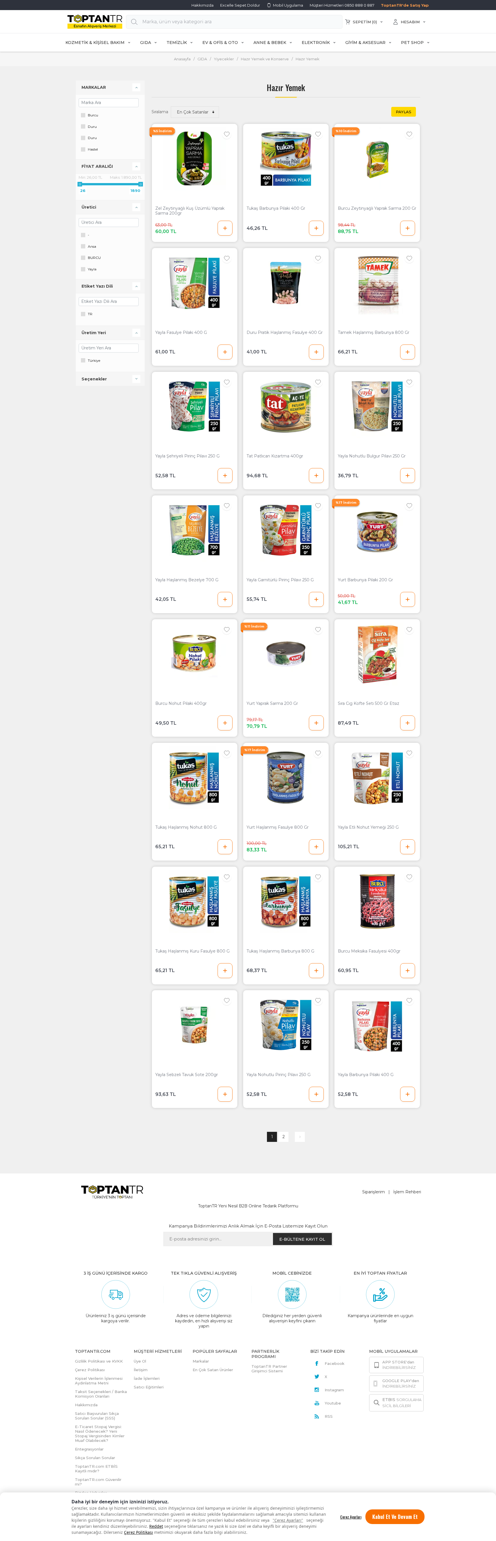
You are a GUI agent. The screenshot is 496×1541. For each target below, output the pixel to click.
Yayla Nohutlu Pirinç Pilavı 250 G (279, 1074)
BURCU (94, 257)
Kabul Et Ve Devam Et (395, 1516)
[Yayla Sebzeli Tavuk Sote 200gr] (194, 1025)
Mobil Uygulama (288, 5)
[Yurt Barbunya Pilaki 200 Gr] (377, 530)
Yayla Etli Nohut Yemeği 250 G (368, 827)
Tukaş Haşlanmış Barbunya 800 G (280, 951)
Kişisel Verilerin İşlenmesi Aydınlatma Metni (99, 1380)
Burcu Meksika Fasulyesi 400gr (369, 951)
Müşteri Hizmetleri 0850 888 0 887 (342, 5)
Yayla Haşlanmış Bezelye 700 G (186, 580)
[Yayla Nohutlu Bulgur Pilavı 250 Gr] (377, 406)
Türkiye (94, 360)
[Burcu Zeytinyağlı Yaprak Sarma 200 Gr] (377, 158)
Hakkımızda (202, 5)
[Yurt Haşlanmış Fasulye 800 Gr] (286, 777)
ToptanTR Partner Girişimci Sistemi (269, 1368)
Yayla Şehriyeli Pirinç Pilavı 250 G (187, 456)
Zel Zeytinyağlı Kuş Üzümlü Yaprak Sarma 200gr (189, 211)
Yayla (92, 269)
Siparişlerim (373, 1191)
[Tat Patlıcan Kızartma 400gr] (286, 406)
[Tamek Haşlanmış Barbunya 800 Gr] (377, 282)
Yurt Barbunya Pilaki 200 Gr (365, 580)
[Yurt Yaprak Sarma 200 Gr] (286, 654)
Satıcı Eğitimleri (149, 1387)
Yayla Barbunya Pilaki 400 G (366, 1074)
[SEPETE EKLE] (225, 228)
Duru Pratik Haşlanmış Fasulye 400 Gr (285, 332)
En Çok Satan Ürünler (213, 1369)
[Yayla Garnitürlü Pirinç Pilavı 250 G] (286, 530)
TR (90, 314)
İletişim (141, 1369)
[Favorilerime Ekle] (226, 134)
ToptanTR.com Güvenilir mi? (98, 1481)
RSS (329, 1416)
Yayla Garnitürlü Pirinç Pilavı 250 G (280, 580)
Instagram (334, 1390)
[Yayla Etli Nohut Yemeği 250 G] (377, 777)
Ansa (92, 246)
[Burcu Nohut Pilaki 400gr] (194, 654)
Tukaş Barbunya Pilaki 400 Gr (276, 208)
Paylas (403, 111)
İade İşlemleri (147, 1378)
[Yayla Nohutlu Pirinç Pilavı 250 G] (286, 1025)
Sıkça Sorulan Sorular (95, 1457)
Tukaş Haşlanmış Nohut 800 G (186, 827)
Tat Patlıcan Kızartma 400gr (275, 456)
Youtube (333, 1403)
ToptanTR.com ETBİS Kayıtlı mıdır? (96, 1468)
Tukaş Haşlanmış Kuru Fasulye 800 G (192, 951)
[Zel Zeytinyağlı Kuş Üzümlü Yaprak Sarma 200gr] (194, 158)
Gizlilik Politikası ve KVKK (99, 1361)
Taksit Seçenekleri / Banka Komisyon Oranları (101, 1393)
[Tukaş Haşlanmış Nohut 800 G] (194, 777)
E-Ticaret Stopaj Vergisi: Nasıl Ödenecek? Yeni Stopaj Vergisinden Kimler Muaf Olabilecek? (100, 1433)
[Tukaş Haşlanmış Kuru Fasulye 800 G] (194, 901)
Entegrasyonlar (89, 1449)
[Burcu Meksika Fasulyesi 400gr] (377, 901)
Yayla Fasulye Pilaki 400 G (181, 332)
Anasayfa (182, 59)
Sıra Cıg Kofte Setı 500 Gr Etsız (368, 703)
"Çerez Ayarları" (288, 1520)
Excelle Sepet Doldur (240, 5)
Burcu (93, 115)
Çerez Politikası (138, 1532)
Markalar (201, 1361)
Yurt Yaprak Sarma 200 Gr (272, 703)
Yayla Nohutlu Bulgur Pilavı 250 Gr (372, 456)
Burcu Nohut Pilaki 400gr (181, 703)
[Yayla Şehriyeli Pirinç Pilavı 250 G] (194, 406)
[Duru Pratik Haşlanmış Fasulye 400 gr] (286, 282)
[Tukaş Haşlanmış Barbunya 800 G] (286, 901)
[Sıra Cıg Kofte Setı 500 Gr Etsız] (377, 654)
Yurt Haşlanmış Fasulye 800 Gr (278, 827)
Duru (92, 126)
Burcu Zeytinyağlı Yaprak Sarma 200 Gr (377, 208)
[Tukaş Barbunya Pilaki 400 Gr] (286, 158)
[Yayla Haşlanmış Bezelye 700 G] (194, 530)
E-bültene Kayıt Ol (302, 1239)
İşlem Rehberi (407, 1191)
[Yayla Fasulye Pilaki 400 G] (194, 282)
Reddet (156, 1526)
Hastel (93, 149)
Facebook (334, 1363)
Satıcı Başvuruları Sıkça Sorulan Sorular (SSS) (97, 1415)
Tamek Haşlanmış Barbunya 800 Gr (373, 332)
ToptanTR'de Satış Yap (405, 5)
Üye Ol (140, 1361)
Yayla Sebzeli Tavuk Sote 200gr (186, 1074)
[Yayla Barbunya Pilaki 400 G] (377, 1025)
